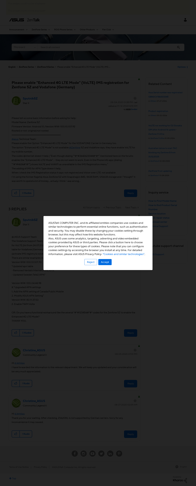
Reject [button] (90, 262)
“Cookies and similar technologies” (123, 254)
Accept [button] (105, 262)
